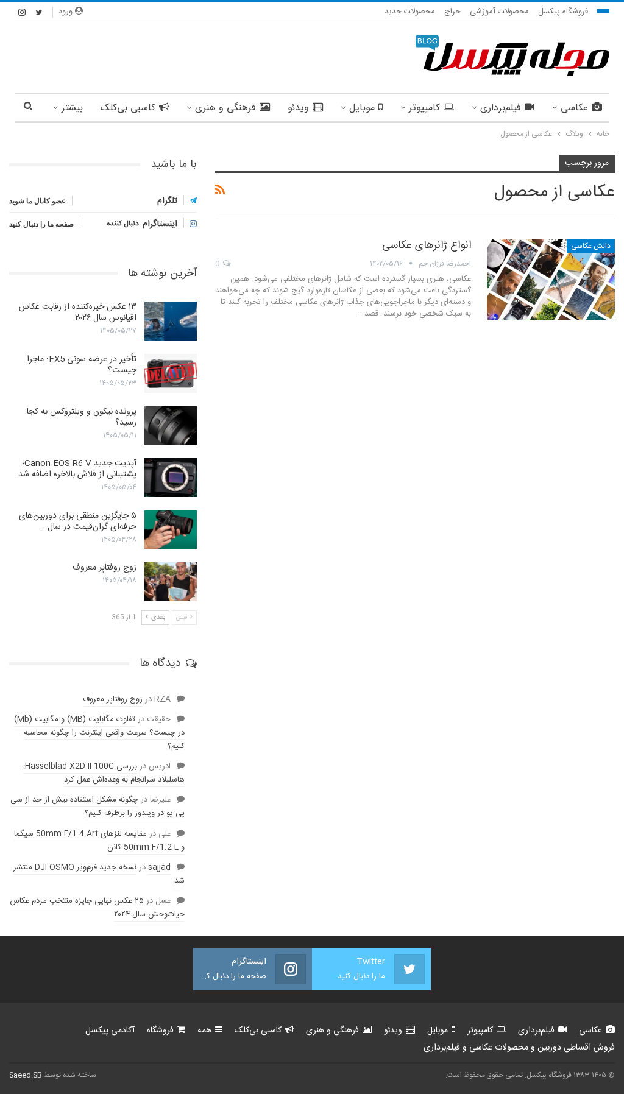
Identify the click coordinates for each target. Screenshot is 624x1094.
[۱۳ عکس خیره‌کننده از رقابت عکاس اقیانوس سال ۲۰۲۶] (170, 321)
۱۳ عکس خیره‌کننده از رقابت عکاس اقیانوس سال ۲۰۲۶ (77, 312)
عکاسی (574, 108)
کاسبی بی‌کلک (128, 108)
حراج (452, 11)
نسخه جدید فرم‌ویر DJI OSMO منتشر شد (99, 874)
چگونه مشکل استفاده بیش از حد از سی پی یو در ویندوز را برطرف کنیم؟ (97, 806)
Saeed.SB (25, 1075)
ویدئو (298, 108)
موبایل (362, 108)
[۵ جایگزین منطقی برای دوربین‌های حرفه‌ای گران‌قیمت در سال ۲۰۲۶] (170, 529)
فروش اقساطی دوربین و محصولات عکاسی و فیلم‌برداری (519, 1047)
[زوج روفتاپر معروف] (170, 581)
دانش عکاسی (591, 246)
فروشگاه (160, 1030)
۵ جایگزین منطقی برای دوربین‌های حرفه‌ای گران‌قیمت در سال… (77, 521)
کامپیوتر (424, 108)
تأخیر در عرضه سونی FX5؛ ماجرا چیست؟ (81, 365)
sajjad (159, 867)
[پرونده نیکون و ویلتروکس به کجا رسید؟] (170, 425)
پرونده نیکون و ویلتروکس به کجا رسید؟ (81, 417)
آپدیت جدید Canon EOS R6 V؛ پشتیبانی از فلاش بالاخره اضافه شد (77, 469)
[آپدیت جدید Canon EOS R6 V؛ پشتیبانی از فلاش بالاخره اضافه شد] (170, 477)
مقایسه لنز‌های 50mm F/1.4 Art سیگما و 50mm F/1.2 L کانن (99, 840)
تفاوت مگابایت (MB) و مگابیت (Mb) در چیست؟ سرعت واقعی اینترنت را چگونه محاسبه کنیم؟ (99, 733)
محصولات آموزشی (499, 11)
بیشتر (72, 108)
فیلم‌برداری (500, 108)
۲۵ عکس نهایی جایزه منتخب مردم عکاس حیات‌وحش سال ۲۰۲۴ (97, 907)
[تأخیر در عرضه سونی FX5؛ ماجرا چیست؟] (170, 373)
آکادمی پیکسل (110, 1030)
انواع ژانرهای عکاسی (426, 245)
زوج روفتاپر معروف (104, 567)
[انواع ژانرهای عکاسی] (551, 279)
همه (204, 1030)
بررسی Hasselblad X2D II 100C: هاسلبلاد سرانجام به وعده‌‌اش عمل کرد (104, 773)
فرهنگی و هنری (225, 108)
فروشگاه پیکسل (563, 11)
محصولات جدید (410, 11)
